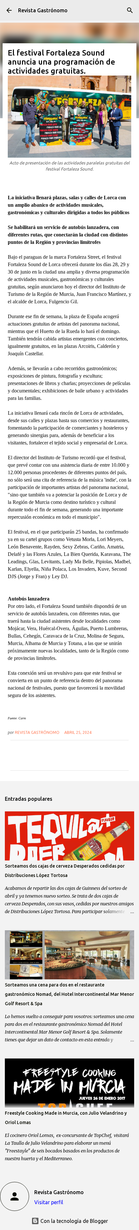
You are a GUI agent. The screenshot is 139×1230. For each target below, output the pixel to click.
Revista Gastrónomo (43, 10)
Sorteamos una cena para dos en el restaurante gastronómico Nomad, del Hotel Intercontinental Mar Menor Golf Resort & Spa (69, 994)
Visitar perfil (48, 1202)
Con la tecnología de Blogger (73, 1221)
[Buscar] (130, 10)
